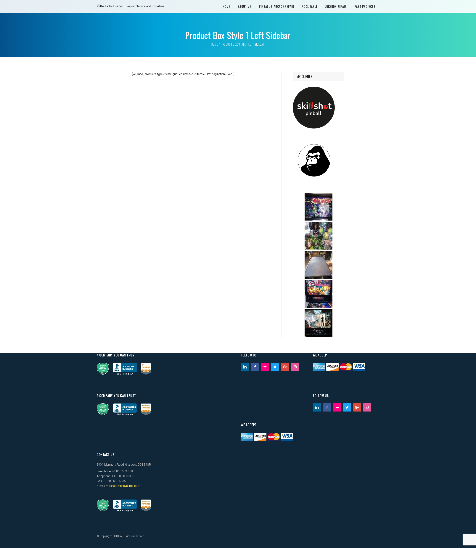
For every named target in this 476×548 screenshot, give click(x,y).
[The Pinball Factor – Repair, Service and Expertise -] (130, 6)
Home (214, 44)
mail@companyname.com (123, 486)
